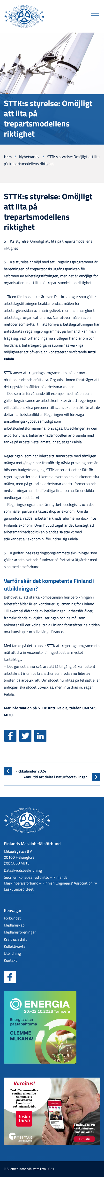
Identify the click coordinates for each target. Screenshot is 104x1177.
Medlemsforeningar (20, 932)
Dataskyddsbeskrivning (23, 870)
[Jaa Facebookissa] (11, 739)
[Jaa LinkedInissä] (41, 739)
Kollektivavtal (15, 946)
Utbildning (12, 953)
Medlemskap (14, 925)
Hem (8, 156)
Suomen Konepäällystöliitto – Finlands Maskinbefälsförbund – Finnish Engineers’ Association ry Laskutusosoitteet (50, 883)
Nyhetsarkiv (29, 156)
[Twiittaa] (26, 739)
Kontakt (10, 960)
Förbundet (12, 918)
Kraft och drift (15, 939)
